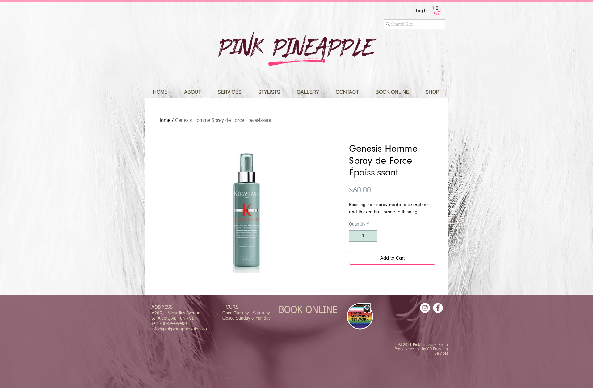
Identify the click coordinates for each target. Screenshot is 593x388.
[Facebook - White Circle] (438, 308)
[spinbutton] (363, 236)
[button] (437, 10)
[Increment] (372, 236)
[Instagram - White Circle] (425, 308)
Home (164, 120)
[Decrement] (354, 236)
